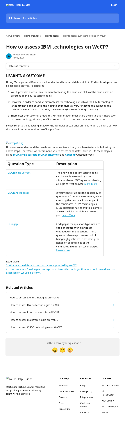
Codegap (70, 154)
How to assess (52, 35)
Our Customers (66, 391)
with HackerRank (110, 385)
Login (114, 5)
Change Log (86, 391)
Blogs (83, 385)
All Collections (13, 35)
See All (105, 412)
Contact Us (64, 408)
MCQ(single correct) (25, 154)
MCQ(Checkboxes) (18, 192)
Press (61, 403)
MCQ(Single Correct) (19, 172)
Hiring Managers (32, 35)
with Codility (108, 400)
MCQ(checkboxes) (48, 154)
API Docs (84, 412)
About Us (63, 385)
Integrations (86, 397)
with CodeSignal (110, 406)
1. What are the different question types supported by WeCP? (41, 265)
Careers (63, 397)
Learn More (90, 184)
